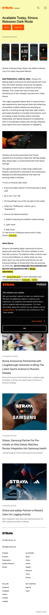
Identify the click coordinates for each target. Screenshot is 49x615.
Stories (28, 564)
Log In (28, 591)
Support (28, 567)
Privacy (28, 578)
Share (7, 27)
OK (24, 328)
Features (5, 557)
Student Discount (8, 564)
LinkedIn (5, 601)
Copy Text (18, 27)
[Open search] (45, 8)
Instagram (26, 280)
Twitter (34, 280)
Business (29, 571)
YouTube (5, 598)
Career (28, 560)
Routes (4, 567)
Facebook (5, 587)
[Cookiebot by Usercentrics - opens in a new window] (36, 284)
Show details (37, 321)
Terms (28, 574)
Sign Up (28, 587)
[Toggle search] (38, 8)
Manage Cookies (41, 612)
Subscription (6, 560)
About (28, 557)
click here (12, 235)
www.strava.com (13, 277)
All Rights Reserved (9, 547)
